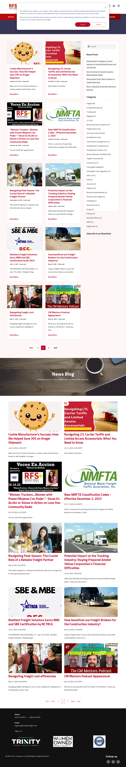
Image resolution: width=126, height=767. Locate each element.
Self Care (91, 175)
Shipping (91, 116)
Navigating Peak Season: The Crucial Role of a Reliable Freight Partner (33, 557)
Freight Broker (94, 129)
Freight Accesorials (95, 158)
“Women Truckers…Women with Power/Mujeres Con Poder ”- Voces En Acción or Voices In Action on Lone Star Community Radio (34, 500)
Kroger (90, 209)
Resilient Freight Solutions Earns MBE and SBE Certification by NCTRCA (34, 622)
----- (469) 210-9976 (33, 717)
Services (11, 17)
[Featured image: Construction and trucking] (91, 602)
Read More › (14, 94)
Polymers (91, 188)
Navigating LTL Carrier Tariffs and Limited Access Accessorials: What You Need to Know (90, 438)
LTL (89, 120)
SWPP (90, 222)
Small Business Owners (97, 150)
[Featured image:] (35, 416)
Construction (92, 163)
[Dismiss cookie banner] (105, 7)
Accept (82, 24)
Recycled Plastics (94, 218)
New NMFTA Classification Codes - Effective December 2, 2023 (87, 496)
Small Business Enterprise (98, 146)
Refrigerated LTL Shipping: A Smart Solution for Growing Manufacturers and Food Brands (101, 64)
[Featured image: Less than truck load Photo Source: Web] (91, 537)
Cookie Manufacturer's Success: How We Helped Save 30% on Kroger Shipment (33, 438)
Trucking (91, 112)
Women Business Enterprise (98, 125)
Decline (98, 24)
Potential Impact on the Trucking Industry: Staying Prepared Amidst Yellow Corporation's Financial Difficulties (87, 561)
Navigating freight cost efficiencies (32, 676)
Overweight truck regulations (98, 171)
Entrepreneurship (94, 108)
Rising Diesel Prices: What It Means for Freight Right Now (101, 80)
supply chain (92, 226)
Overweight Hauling (95, 167)
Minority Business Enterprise (99, 154)
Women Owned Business (97, 192)
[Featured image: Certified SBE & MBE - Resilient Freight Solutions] (35, 602)
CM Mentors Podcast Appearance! (87, 676)
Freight (91, 103)
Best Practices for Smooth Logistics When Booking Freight (100, 73)
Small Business (94, 137)
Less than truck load (96, 133)
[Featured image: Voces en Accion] (35, 476)
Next (55, 348)
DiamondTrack (93, 205)
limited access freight (96, 197)
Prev (31, 348)
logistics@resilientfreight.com (26, 725)
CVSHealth (92, 201)
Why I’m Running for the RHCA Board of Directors (101, 88)
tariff (90, 180)
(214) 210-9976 (20, 717)
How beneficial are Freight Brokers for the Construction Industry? (90, 622)
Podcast (91, 213)
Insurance (91, 184)
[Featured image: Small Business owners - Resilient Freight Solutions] (35, 658)
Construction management (98, 141)
